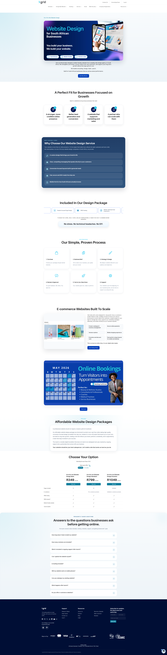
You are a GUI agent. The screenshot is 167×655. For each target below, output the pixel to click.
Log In (125, 2)
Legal (79, 617)
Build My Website (83, 75)
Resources (123, 6)
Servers (79, 6)
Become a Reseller (98, 611)
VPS (84, 646)
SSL (95, 646)
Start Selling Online (93, 347)
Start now (83, 409)
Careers (80, 613)
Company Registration (104, 6)
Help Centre (65, 613)
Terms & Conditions (65, 652)
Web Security (92, 6)
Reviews (96, 615)
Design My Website (61, 6)
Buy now (73, 484)
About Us (80, 611)
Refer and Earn (98, 613)
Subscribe (113, 621)
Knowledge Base (115, 2)
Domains (50, 6)
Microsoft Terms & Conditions (75, 652)
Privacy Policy (58, 652)
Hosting (71, 6)
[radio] (80, 468)
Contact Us (105, 2)
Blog (79, 615)
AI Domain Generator (73, 646)
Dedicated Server (89, 646)
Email (85, 6)
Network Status (66, 611)
